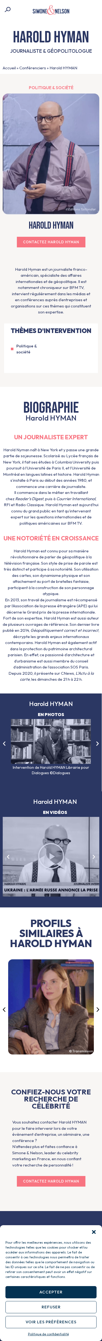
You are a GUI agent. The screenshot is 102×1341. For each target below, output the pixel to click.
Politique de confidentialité (48, 1334)
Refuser (51, 1306)
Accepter (51, 1292)
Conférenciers (32, 67)
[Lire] (51, 857)
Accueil (9, 67)
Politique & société (51, 87)
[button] (94, 1232)
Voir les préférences (51, 1321)
